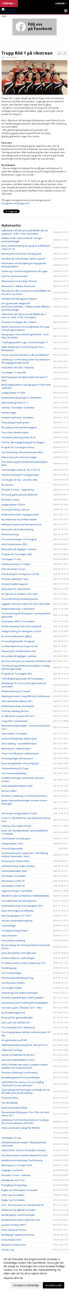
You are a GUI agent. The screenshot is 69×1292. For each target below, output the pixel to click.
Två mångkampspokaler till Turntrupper (22, 678)
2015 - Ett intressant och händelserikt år (22, 1205)
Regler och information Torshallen (19, 1190)
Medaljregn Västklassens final (17, 1234)
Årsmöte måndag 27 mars (15, 579)
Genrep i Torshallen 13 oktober (18, 407)
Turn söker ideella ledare (14, 432)
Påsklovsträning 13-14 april (15, 691)
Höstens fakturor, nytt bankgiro (18, 958)
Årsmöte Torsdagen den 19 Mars (19, 322)
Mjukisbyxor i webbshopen (15, 748)
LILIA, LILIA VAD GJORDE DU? (15, 1022)
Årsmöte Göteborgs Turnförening (19, 1072)
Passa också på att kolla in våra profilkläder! (25, 355)
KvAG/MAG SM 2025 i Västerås (17, 367)
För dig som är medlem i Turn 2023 (19, 593)
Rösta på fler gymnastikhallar (17, 1017)
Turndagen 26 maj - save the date (19, 479)
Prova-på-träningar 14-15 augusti (19, 539)
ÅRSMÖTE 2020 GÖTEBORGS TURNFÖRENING (25, 895)
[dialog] (34, 1272)
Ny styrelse (7, 484)
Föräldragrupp (9, 968)
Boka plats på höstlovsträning (17, 529)
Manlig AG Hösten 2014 (13, 1244)
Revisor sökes (9, 790)
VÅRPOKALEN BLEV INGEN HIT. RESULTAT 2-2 (24, 1045)
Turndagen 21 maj (11, 559)
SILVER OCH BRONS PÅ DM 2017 (18, 1055)
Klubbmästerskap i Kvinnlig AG (17, 706)
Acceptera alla (53, 1285)
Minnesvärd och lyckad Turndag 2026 (21, 253)
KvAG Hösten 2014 (11, 1239)
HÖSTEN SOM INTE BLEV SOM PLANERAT (22, 997)
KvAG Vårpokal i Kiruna (13, 1229)
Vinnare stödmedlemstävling (16, 920)
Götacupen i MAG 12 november (18, 621)
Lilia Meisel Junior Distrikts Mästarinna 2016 (24, 1155)
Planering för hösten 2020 (15, 861)
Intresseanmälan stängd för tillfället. (20, 1127)
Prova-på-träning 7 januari (15, 509)
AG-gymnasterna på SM (14, 1040)
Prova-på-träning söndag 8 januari (19, 598)
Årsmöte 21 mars (10, 499)
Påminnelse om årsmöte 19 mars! (19, 281)
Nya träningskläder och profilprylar (20, 763)
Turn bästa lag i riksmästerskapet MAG (22, 452)
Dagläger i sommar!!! (12, 1170)
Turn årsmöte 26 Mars (13, 982)
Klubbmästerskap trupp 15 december (21, 397)
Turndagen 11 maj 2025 (13, 372)
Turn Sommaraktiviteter (14, 773)
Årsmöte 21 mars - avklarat (15, 1175)
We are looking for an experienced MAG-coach (26, 661)
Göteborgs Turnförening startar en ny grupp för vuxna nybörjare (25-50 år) (25, 1121)
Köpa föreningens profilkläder (17, 910)
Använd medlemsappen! (14, 584)
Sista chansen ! (9, 935)
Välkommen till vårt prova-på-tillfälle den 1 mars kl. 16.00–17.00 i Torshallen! (24, 316)
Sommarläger (8, 925)
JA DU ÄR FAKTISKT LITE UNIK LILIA (18, 953)
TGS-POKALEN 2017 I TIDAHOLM (18, 1027)
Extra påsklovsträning (13, 940)
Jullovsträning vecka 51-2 (14, 402)
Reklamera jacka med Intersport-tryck (21, 524)
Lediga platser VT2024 (13, 504)
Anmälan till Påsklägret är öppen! (19, 298)
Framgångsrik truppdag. (14, 1185)
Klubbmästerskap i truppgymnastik (20, 514)
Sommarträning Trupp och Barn (18, 866)
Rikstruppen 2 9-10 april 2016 (16, 1165)
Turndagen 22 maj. (11, 1137)
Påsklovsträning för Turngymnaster (20, 474)
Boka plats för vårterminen (15, 589)
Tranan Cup (7, 1249)
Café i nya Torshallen (12, 1195)
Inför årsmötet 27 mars (13, 569)
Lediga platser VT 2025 (13, 392)
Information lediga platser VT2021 (19, 813)
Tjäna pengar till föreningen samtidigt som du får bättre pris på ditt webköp (25, 1091)
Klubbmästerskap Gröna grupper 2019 (22, 905)
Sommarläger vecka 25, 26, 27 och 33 (20, 469)
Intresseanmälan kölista (14, 1107)
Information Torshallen (13, 876)
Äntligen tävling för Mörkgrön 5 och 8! (21, 631)
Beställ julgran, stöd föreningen (18, 1214)
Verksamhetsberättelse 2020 (16, 785)
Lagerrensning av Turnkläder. (17, 890)
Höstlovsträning (9, 534)
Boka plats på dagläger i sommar (19, 549)
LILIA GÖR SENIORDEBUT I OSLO (18, 1060)
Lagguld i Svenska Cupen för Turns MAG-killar (25, 603)
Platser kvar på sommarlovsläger (19, 457)
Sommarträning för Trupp (15, 768)
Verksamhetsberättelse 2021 (16, 701)
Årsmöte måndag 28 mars (15, 711)
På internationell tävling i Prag (17, 977)
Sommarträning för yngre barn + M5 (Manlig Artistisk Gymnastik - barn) (24, 854)
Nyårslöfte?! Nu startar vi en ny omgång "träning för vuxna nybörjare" (22, 1084)
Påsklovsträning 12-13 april (15, 564)
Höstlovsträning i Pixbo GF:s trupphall (21, 626)
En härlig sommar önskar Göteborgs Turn (23, 963)
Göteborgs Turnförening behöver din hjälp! (24, 271)
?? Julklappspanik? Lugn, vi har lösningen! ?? (24, 342)
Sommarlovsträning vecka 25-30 (18, 437)
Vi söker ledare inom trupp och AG (19, 646)
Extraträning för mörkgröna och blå (20, 574)
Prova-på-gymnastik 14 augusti (17, 641)
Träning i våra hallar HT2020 (16, 826)
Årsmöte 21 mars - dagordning (17, 489)
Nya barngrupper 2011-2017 (16, 915)
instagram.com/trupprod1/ (15, 203)
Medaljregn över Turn (13, 1180)
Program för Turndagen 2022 (16, 673)
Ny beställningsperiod (13, 1012)
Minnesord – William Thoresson (18, 286)
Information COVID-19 (12, 880)
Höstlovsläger (8, 412)
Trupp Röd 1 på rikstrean (27, 53)
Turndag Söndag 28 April (14, 930)
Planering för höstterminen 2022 (18, 651)
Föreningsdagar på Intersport (17, 758)
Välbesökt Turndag (11, 1050)
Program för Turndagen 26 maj (17, 447)
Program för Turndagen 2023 (16, 554)
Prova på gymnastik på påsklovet (19, 494)
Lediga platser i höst (12, 843)
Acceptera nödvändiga (26, 1285)
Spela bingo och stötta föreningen (19, 992)
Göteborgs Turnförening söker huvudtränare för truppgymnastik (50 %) (25, 361)
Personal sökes (9, 1097)
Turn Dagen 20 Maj (11, 987)
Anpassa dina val (13, 1278)
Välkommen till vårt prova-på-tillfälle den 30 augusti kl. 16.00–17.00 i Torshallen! (24, 232)
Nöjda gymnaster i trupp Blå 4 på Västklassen (26, 696)
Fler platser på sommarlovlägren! (19, 427)
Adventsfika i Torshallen (14, 733)
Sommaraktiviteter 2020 (14, 871)
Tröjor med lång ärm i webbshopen (20, 753)
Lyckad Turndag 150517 (13, 1224)
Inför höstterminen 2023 (14, 544)
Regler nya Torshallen (13, 1200)
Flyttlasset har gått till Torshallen (18, 1210)
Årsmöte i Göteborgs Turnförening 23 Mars (24, 795)
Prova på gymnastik (12, 848)
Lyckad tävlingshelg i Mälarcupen (19, 738)
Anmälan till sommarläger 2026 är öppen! (23, 258)
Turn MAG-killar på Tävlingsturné (18, 900)
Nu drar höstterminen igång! (16, 636)
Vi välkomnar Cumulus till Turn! (17, 716)
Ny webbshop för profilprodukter (19, 519)
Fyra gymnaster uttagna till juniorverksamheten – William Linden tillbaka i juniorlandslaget (25, 306)
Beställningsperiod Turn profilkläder (20, 1077)
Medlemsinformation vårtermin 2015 (20, 1219)
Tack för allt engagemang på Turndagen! (23, 442)
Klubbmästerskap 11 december (18, 608)
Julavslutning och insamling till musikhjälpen (24, 1002)
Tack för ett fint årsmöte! (14, 276)
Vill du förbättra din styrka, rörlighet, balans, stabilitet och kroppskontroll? (24, 1066)
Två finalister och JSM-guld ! (16, 838)
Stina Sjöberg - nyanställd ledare (18, 743)
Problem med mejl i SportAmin (17, 417)
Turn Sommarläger (11, 972)
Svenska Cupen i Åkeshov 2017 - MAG (21, 1007)
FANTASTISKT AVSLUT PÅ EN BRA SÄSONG (23, 1150)
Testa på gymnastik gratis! (15, 422)
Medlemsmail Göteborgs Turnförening (21, 1160)
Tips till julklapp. (9, 1102)
